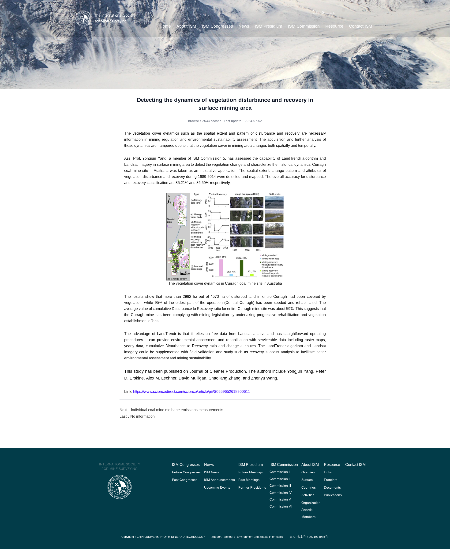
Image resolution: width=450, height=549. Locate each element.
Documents (332, 487)
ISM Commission (304, 26)
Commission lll (280, 485)
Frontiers (330, 480)
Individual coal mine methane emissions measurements (177, 410)
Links (328, 472)
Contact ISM (360, 26)
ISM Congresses (217, 26)
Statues (307, 480)
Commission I (280, 472)
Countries (308, 487)
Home (165, 26)
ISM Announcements (219, 480)
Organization (310, 503)
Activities (307, 495)
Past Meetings (248, 480)
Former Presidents (252, 487)
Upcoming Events (217, 487)
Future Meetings (250, 472)
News (244, 26)
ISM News (211, 472)
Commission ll (280, 479)
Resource (334, 26)
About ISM (186, 26)
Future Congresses (186, 472)
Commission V (280, 499)
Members (308, 517)
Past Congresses (184, 480)
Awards (306, 510)
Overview (308, 472)
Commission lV (281, 492)
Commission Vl (281, 506)
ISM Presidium (268, 26)
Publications (333, 495)
